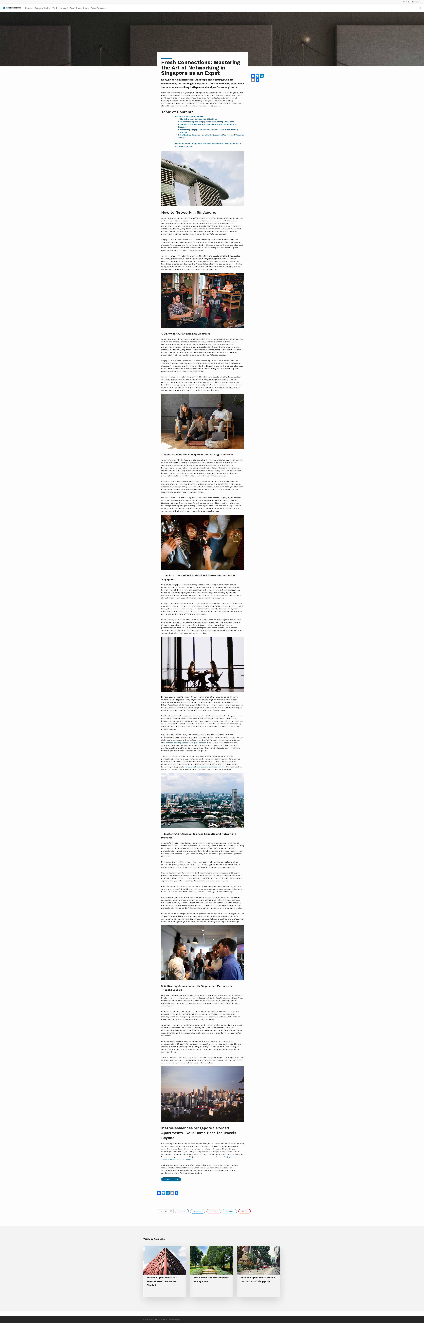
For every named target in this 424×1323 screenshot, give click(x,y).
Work (55, 8)
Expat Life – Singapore (411, 2)
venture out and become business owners (205, 767)
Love (167, 1211)
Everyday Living (42, 8)
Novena (189, 1159)
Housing (64, 8)
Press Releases (98, 8)
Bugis (226, 1157)
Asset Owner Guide (79, 8)
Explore (29, 8)
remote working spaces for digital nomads (186, 743)
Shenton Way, (174, 1159)
